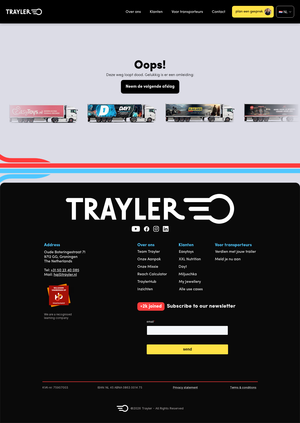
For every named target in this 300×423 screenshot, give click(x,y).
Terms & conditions (243, 387)
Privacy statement (185, 387)
